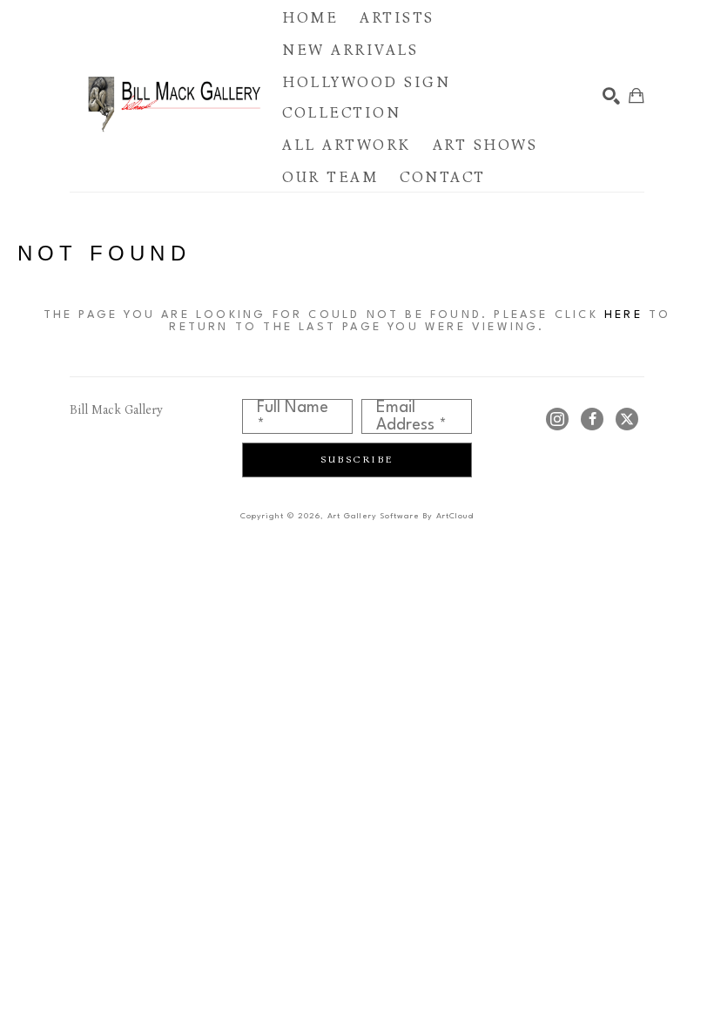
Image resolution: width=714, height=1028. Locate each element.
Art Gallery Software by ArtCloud (400, 516)
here (623, 315)
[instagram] (557, 419)
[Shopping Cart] (636, 96)
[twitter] (627, 419)
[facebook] (592, 419)
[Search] (611, 96)
